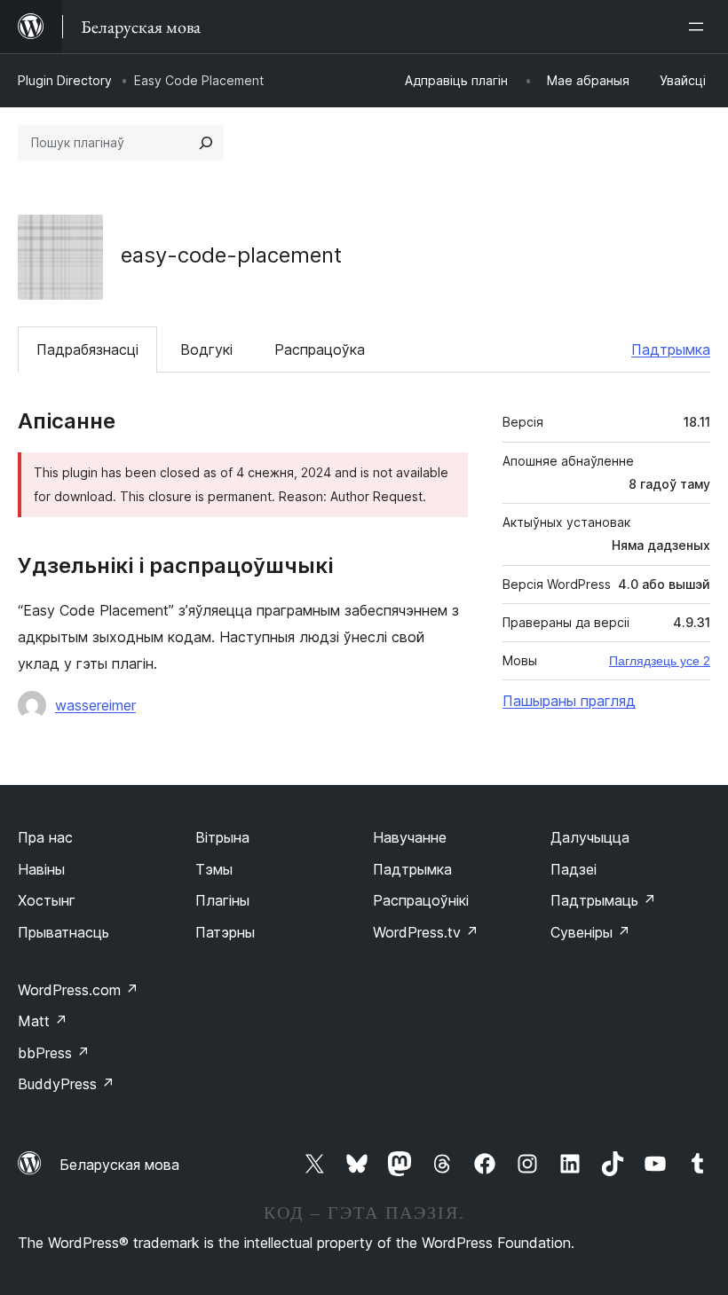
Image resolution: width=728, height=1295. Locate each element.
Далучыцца (589, 837)
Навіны (41, 869)
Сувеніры (590, 932)
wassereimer (95, 705)
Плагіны (222, 900)
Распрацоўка (319, 349)
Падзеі (573, 869)
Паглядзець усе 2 (659, 661)
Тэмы (214, 869)
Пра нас (45, 837)
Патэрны (225, 932)
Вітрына (222, 837)
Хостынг (46, 900)
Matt (42, 1021)
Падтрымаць (603, 900)
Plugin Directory (65, 80)
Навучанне (410, 837)
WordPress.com (78, 990)
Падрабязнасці (87, 349)
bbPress (54, 1053)
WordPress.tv (426, 932)
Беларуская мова (119, 1164)
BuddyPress (66, 1084)
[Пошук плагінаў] (206, 143)
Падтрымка (670, 349)
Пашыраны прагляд (569, 701)
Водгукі (206, 349)
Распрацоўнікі (421, 900)
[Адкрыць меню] (699, 26)
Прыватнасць (63, 932)
